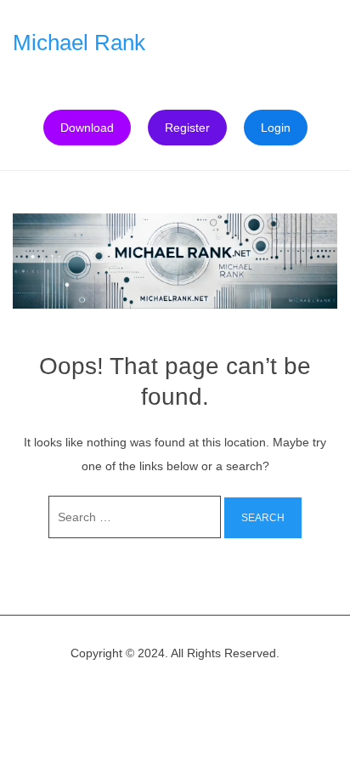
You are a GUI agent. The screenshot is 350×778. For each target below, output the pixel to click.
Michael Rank (79, 42)
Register (187, 127)
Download (87, 127)
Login (276, 127)
